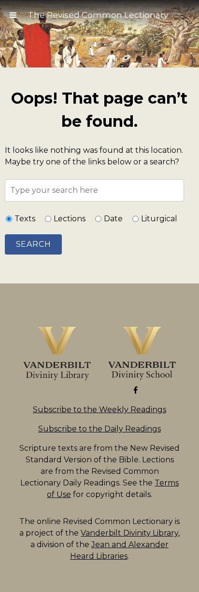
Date (113, 218)
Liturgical (159, 218)
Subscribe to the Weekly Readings (99, 409)
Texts (24, 218)
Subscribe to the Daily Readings (99, 428)
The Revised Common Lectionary (98, 15)
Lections (69, 218)
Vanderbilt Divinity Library (129, 533)
